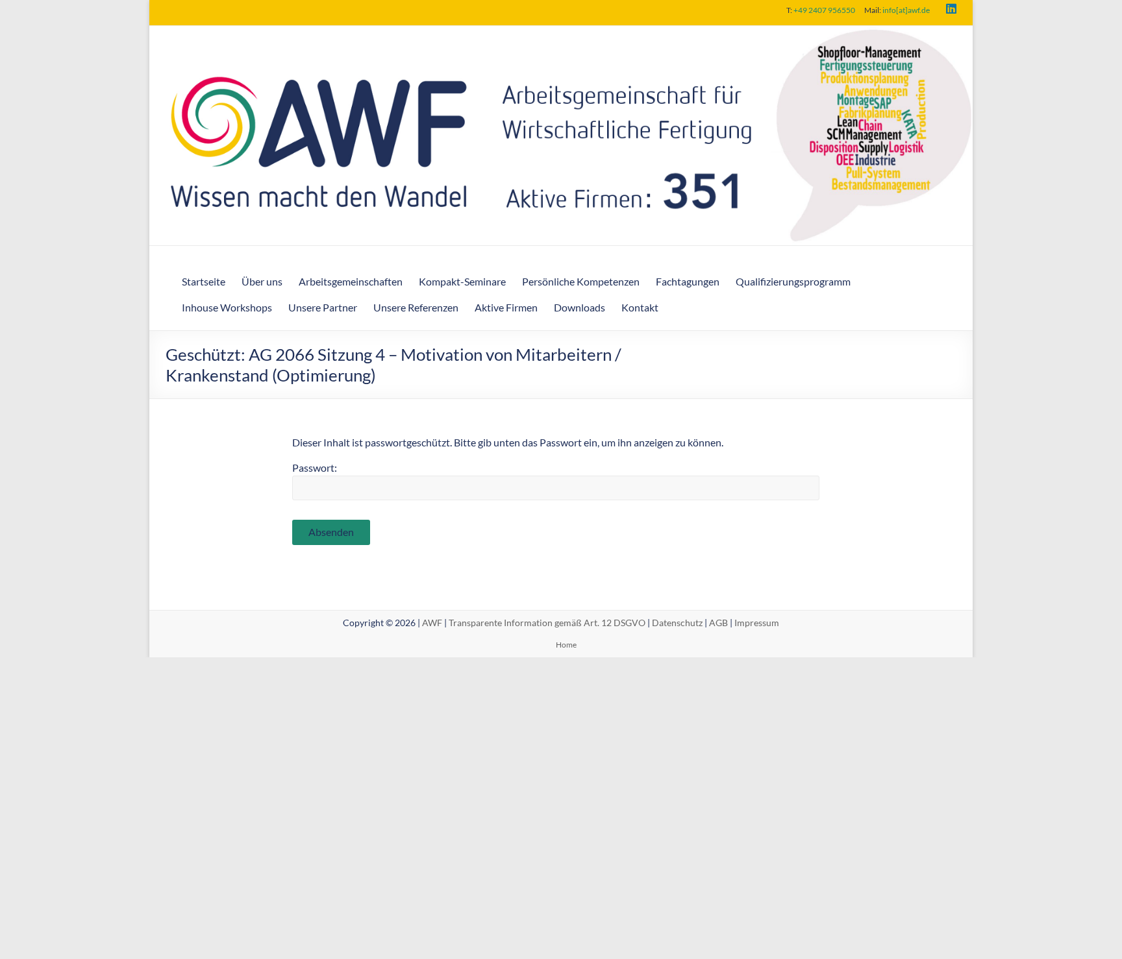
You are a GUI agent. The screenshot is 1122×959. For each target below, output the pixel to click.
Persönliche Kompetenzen (581, 281)
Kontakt (639, 307)
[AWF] (561, 35)
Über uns (262, 281)
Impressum (756, 622)
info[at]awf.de (906, 10)
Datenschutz (677, 622)
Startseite (203, 281)
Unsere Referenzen (415, 307)
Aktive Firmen (506, 307)
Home (566, 644)
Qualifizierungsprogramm (793, 281)
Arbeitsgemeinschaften (351, 281)
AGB (718, 622)
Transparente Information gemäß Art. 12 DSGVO (547, 622)
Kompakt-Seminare (462, 281)
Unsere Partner (322, 307)
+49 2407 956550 (824, 10)
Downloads (579, 307)
